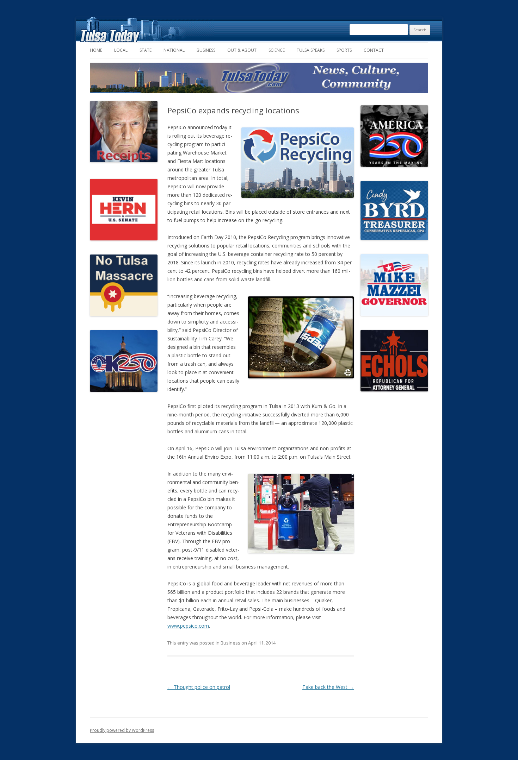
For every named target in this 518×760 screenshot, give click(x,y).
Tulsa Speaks (311, 50)
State (146, 50)
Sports (344, 50)
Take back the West (328, 687)
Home (96, 50)
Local (121, 50)
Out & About (242, 50)
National (174, 50)
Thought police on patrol (198, 687)
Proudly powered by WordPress (122, 730)
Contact (374, 50)
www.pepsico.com (188, 625)
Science (277, 50)
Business (206, 50)
